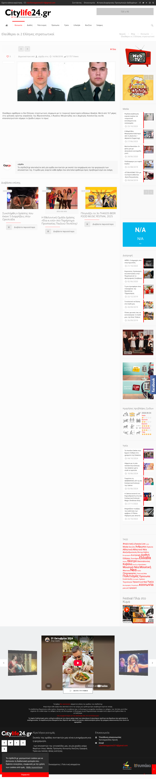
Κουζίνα (135, 564)
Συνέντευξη (127, 579)
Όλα (114, 49)
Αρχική (122, 34)
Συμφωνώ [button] (25, 775)
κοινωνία (146, 585)
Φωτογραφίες (127, 585)
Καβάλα (127, 564)
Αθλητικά (127, 549)
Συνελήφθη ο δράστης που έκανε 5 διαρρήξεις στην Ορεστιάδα (17, 216)
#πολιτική (128, 544)
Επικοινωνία (89, 3)
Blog (133, 34)
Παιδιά (139, 571)
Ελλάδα (145, 558)
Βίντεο (140, 552)
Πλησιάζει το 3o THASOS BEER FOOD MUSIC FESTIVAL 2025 (98, 215)
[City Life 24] (28, 13)
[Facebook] (140, 3)
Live (143, 543)
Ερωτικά (144, 419)
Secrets (132, 547)
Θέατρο (132, 561)
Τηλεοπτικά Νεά (140, 582)
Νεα (133, 570)
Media (125, 547)
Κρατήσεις (142, 564)
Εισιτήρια (135, 558)
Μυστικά (126, 570)
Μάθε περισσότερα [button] (34, 767)
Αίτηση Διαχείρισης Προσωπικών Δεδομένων (117, 3)
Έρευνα (150, 547)
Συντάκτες (77, 3)
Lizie (147, 544)
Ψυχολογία (135, 585)
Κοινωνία (145, 34)
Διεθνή (145, 555)
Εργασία (144, 424)
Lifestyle (137, 544)
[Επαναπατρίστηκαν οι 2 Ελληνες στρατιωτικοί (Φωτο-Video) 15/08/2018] (154, 769)
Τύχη (143, 432)
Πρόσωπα (144, 576)
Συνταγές (136, 579)
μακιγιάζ (126, 588)
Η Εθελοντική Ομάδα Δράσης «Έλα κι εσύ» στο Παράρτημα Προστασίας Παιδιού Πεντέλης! (59, 220)
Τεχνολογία (127, 582)
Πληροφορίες (129, 573)
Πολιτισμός (131, 576)
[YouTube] (146, 3)
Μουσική (145, 567)
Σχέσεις (142, 579)
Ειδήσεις (126, 558)
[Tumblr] (153, 3)
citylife (41, 56)
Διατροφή (135, 555)
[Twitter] (143, 3)
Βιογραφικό (127, 555)
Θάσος (125, 561)
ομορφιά (132, 588)
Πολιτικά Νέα (142, 573)
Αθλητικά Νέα (140, 549)
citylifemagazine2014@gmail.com (40, 3)
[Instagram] (150, 3)
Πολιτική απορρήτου (71, 764)
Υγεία (143, 415)
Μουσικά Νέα (131, 567)
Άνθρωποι (141, 546)
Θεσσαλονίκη (143, 561)
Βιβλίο (146, 552)
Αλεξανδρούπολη (130, 552)
